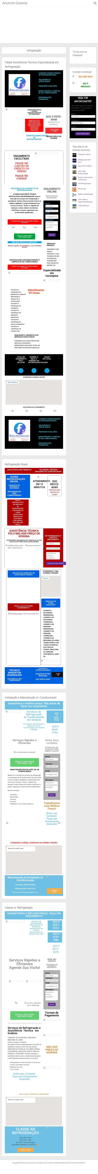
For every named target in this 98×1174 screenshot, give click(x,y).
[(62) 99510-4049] (54, 477)
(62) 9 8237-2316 (56, 924)
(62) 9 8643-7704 (55, 729)
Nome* (47, 203)
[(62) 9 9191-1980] (49, 934)
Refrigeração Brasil (16, 464)
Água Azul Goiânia (85, 166)
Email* (47, 213)
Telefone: (74, 120)
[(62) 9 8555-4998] (53, 110)
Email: (73, 127)
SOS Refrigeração (84, 183)
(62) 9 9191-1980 (56, 936)
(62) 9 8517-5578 (56, 949)
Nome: (73, 114)
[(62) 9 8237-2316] (49, 922)
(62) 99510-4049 (54, 484)
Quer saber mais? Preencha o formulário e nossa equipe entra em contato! (82, 108)
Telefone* (49, 208)
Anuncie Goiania (14, 3)
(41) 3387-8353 (86, 76)
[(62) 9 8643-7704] (48, 727)
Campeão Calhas (84, 154)
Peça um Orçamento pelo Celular (21, 360)
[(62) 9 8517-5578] (49, 946)
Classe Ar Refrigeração (19, 907)
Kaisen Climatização (85, 194)
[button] (9, 227)
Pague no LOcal (47, 358)
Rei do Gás (82, 189)
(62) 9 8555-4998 (54, 118)
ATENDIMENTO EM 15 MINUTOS (41, 484)
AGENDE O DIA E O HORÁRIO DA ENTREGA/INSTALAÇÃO (38, 360)
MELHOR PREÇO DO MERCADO (24, 242)
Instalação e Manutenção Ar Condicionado (30, 697)
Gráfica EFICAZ (83, 206)
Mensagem (49, 220)
